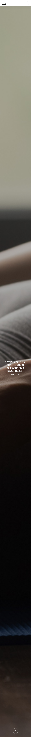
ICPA (4, 3)
